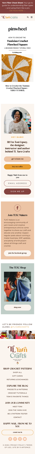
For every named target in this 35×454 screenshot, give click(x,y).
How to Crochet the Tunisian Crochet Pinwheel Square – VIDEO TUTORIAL (17, 88)
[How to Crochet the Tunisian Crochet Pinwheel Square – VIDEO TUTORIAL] (17, 58)
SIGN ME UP (17, 191)
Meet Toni (17, 407)
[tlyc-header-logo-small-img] (10, 17)
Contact (18, 417)
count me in (17, 432)
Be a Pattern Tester (17, 414)
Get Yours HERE (16, 11)
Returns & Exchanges (17, 379)
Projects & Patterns (17, 389)
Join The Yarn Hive (17, 410)
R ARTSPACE (25, 447)
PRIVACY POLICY (17, 445)
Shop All (17, 372)
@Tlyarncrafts (20, 327)
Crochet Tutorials (17, 393)
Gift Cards (17, 376)
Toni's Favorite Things (17, 397)
